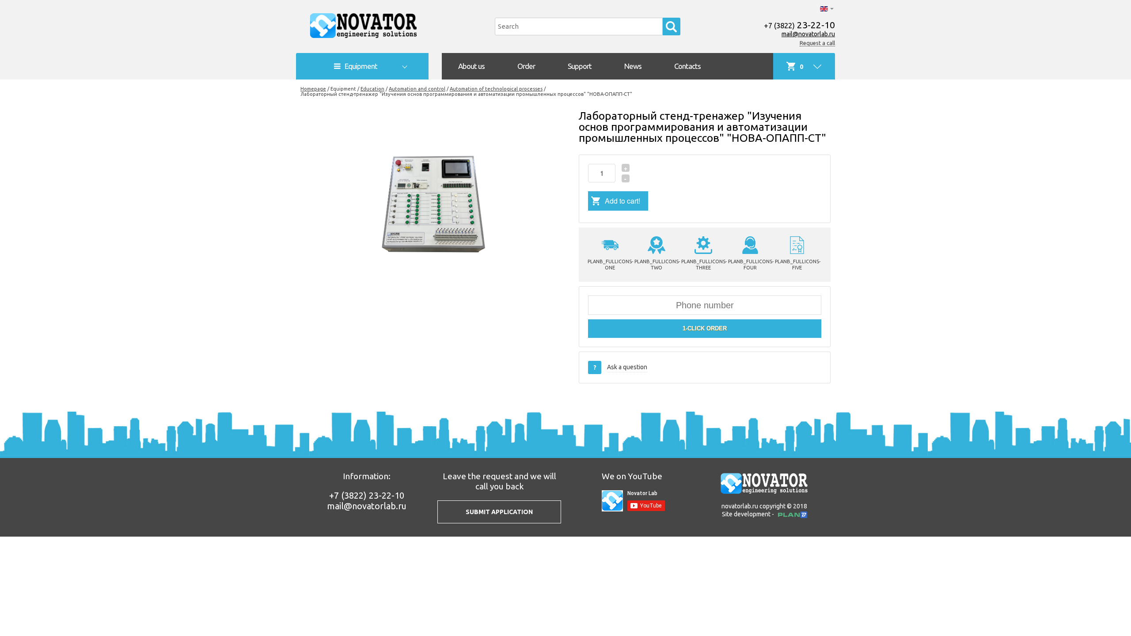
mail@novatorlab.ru (808, 34)
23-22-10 (799, 24)
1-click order (705, 328)
